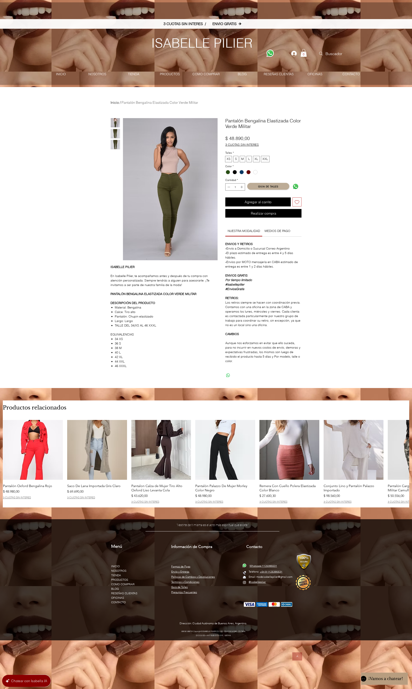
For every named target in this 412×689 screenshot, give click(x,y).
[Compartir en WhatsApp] (228, 375)
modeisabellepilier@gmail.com (274, 576)
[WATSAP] (270, 53)
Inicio (115, 102)
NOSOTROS (118, 570)
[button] (303, 53)
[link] (244, 231)
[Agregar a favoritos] (296, 201)
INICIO (115, 566)
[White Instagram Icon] (244, 582)
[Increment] (242, 187)
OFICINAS (117, 597)
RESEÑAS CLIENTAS (124, 593)
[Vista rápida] (33, 449)
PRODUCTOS (119, 579)
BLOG (115, 588)
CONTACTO (118, 602)
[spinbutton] (235, 187)
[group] (206, 461)
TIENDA (116, 575)
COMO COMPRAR (123, 584)
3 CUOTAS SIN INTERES (242, 145)
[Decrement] (228, 187)
